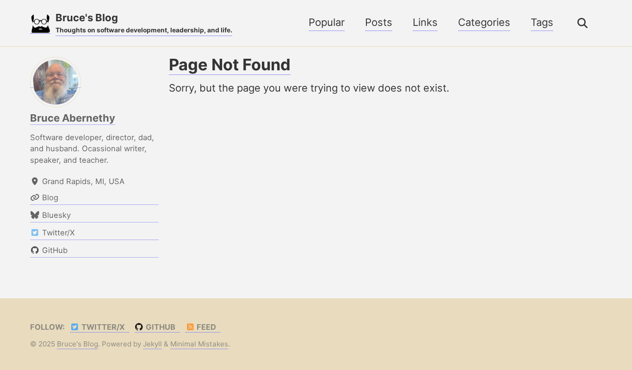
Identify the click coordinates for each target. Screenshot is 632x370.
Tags (542, 22)
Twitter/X (102, 327)
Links (425, 22)
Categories (484, 22)
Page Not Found (230, 64)
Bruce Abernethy (72, 118)
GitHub (159, 327)
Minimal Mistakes (199, 343)
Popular (327, 22)
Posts (378, 22)
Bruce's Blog (144, 23)
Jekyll (152, 343)
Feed (205, 327)
